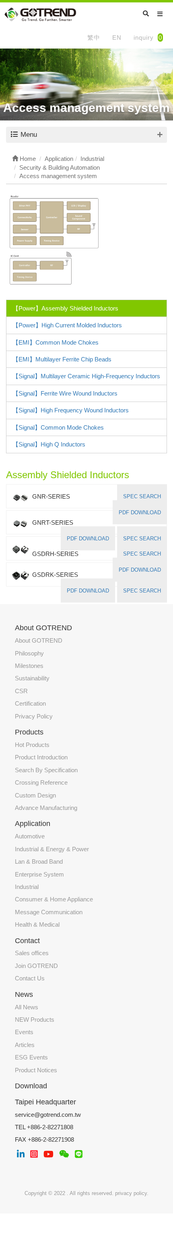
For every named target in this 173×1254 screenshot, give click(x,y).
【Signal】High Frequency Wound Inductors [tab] (70, 410)
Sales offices (32, 953)
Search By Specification (46, 770)
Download (31, 1086)
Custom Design (35, 795)
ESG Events (31, 1057)
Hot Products (32, 744)
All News (26, 1007)
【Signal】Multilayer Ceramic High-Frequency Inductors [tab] (86, 376)
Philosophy (29, 653)
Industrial (27, 886)
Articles (25, 1044)
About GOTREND (38, 640)
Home (27, 158)
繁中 (93, 37)
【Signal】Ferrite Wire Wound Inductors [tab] (64, 393)
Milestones (29, 665)
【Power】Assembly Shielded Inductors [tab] (65, 308)
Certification (30, 703)
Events (24, 1032)
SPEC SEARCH (142, 496)
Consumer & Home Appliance (54, 899)
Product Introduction (41, 757)
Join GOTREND (36, 965)
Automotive (30, 836)
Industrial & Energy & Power (52, 849)
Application (32, 824)
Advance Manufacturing (46, 807)
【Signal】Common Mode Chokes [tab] (58, 427)
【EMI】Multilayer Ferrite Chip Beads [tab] (61, 359)
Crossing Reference (41, 782)
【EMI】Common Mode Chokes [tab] (55, 342)
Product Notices (36, 1070)
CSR (21, 691)
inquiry (148, 37)
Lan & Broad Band (39, 861)
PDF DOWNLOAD (140, 512)
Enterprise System (39, 874)
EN (117, 37)
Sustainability (32, 678)
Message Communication (48, 912)
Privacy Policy (34, 716)
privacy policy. (131, 1193)
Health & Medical (37, 924)
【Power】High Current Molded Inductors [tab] (67, 325)
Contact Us (30, 978)
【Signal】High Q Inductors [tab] (48, 444)
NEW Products (34, 1019)
